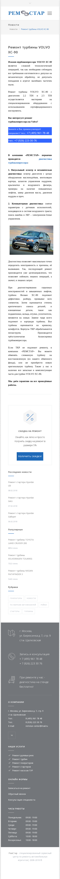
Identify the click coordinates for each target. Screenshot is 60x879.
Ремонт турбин (19, 759)
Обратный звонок (17, 794)
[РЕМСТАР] (27, 13)
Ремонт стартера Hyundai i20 (21, 484)
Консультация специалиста (21, 799)
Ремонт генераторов (22, 763)
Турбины (28, 611)
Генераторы (16, 598)
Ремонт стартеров (21, 766)
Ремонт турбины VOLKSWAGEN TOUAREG (20, 557)
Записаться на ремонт (19, 788)
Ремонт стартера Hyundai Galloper (21, 515)
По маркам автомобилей (23, 605)
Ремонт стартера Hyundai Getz (21, 499)
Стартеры (15, 611)
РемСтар (13, 853)
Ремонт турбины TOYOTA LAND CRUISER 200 (21, 541)
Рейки (44, 605)
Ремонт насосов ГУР (22, 770)
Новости (13, 24)
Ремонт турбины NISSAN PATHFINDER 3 (20, 572)
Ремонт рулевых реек (23, 755)
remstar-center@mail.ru (37, 726)
